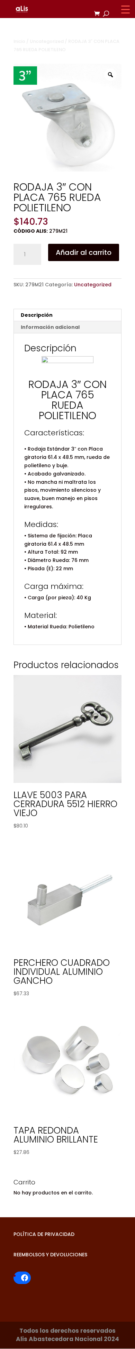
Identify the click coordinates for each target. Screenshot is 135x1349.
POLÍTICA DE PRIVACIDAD (44, 1234)
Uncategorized (47, 41)
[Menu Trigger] (125, 9)
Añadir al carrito (83, 252)
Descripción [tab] (37, 315)
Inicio (19, 41)
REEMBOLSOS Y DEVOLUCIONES (50, 1254)
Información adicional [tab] (50, 327)
